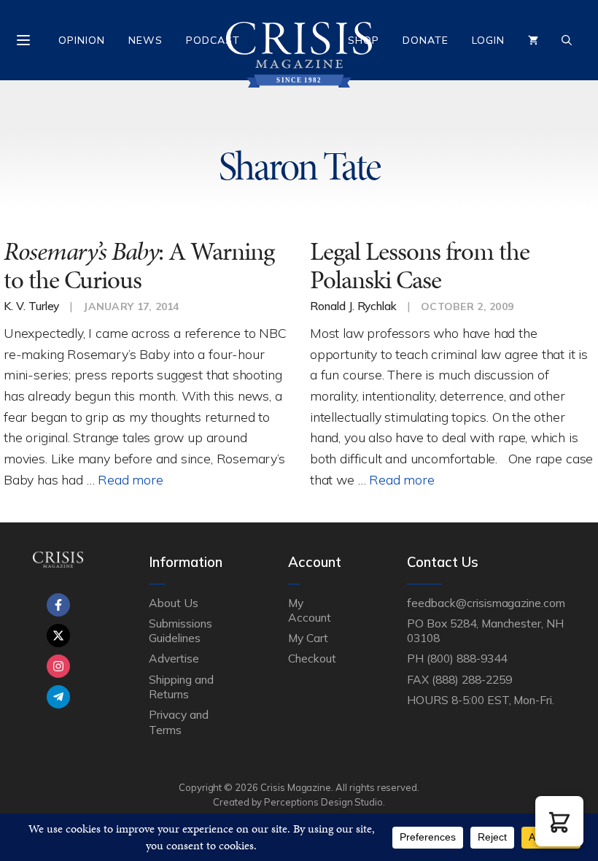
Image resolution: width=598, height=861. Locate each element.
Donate (425, 40)
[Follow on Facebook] (58, 605)
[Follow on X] (58, 635)
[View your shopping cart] (533, 40)
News (145, 40)
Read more (130, 479)
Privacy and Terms (178, 721)
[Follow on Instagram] (58, 666)
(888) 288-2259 (471, 679)
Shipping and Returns (181, 686)
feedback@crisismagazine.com (486, 602)
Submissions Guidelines (180, 630)
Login (488, 40)
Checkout (312, 658)
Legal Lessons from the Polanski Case (419, 265)
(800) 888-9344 (466, 658)
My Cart (308, 637)
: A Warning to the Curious (139, 265)
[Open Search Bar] (566, 40)
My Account (309, 610)
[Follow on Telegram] (58, 697)
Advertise (174, 658)
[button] (559, 821)
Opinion (81, 40)
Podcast (213, 40)
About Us (173, 602)
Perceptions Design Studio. (324, 802)
